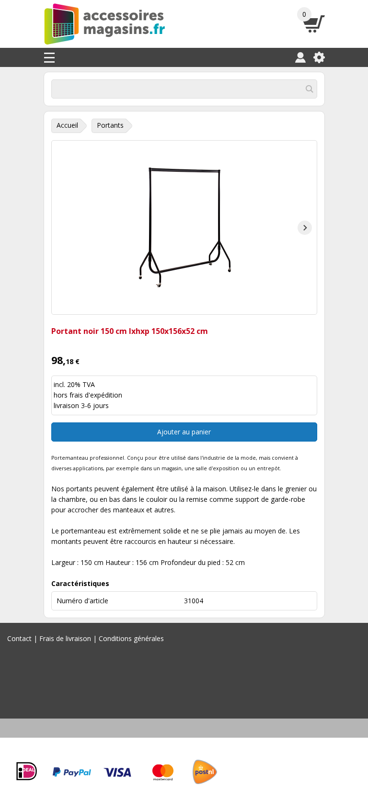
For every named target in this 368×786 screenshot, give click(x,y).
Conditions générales (131, 638)
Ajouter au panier (184, 431)
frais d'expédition (95, 394)
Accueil (67, 125)
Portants (110, 125)
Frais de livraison (65, 638)
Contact (19, 638)
